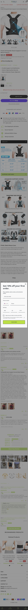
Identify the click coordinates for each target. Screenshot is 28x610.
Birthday (5, 307)
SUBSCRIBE (14, 322)
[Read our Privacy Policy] (24, 317)
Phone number (6, 300)
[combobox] (6, 303)
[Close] (25, 284)
